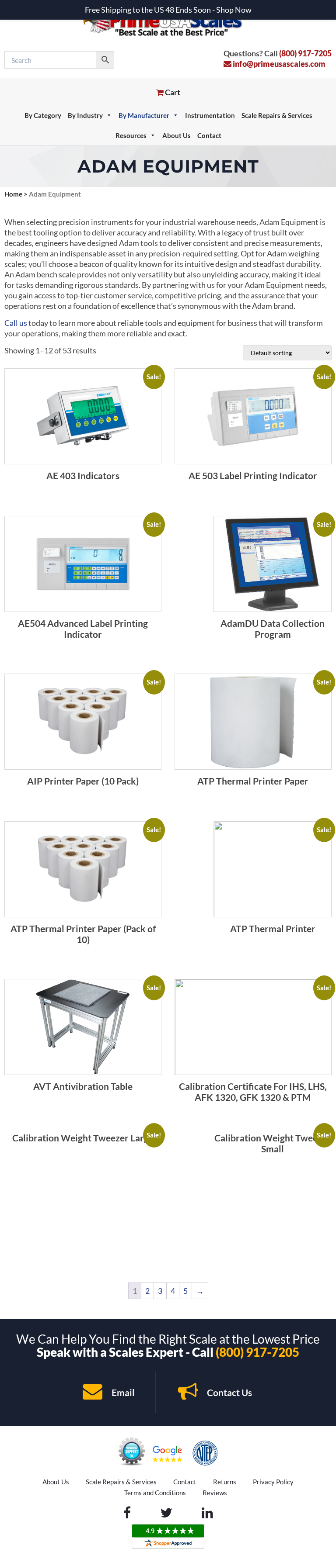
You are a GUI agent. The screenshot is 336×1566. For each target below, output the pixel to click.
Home (13, 194)
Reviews (215, 1493)
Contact (209, 135)
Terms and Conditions (155, 1493)
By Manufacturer (144, 115)
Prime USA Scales (168, 21)
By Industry (85, 115)
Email (122, 1392)
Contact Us (228, 1392)
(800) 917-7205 (305, 53)
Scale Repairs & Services (277, 115)
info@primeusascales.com (278, 64)
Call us (15, 323)
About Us (176, 135)
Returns (224, 1482)
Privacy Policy (273, 1482)
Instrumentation (210, 115)
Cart (172, 92)
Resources (131, 135)
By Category (42, 115)
